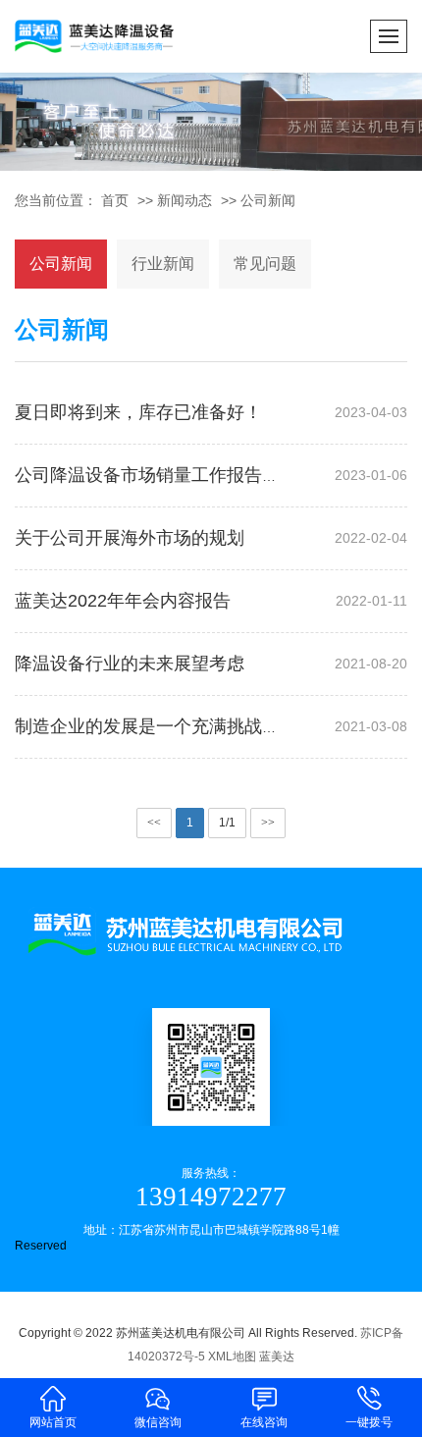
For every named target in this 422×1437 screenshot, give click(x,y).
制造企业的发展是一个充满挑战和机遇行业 (182, 726)
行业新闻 (163, 263)
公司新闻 (267, 200)
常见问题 (265, 263)
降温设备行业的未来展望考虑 (129, 663)
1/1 (227, 822)
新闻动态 (184, 200)
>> (268, 822)
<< (154, 822)
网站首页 (53, 1422)
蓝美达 (276, 1356)
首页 (115, 200)
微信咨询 (158, 1422)
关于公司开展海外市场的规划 (129, 538)
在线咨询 (264, 1422)
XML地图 (232, 1356)
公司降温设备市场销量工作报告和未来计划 (182, 475)
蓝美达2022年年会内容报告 (123, 601)
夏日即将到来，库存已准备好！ (138, 412)
